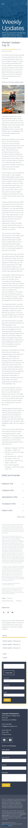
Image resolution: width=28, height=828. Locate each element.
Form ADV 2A (6, 730)
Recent (5, 635)
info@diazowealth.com (9, 726)
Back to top (20, 517)
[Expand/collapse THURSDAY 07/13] (23, 504)
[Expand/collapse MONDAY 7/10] (23, 484)
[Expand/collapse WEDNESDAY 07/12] (23, 497)
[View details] (4, 740)
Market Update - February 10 (11, 648)
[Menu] (26, 4)
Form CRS (5, 732)
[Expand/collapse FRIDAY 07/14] (23, 510)
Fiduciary (19, 601)
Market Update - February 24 (12, 641)
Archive (5, 657)
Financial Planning (7, 601)
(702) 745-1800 (7, 724)
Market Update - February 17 (11, 644)
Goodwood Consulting (16, 823)
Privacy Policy (6, 734)
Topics (4, 654)
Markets (9, 598)
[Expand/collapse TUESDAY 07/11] (23, 490)
